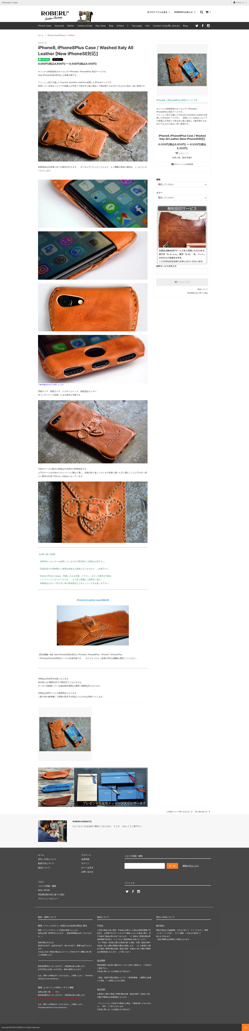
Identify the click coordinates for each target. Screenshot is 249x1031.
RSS (40, 890)
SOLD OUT (183, 282)
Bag (111, 25)
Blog (185, 25)
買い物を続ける (201, 812)
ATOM (47, 890)
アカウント (240, 2)
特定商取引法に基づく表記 (197, 293)
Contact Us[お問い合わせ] (166, 25)
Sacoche (59, 25)
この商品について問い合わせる (178, 812)
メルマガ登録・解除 (47, 886)
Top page (137, 25)
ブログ (41, 882)
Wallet (70, 25)
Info (147, 25)
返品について (203, 289)
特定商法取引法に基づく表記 (51, 894)
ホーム (40, 35)
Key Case (101, 25)
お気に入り (183, 153)
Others (120, 25)
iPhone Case (44, 25)
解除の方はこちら (191, 865)
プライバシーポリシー (48, 898)
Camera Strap (84, 25)
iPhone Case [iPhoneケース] (61, 35)
